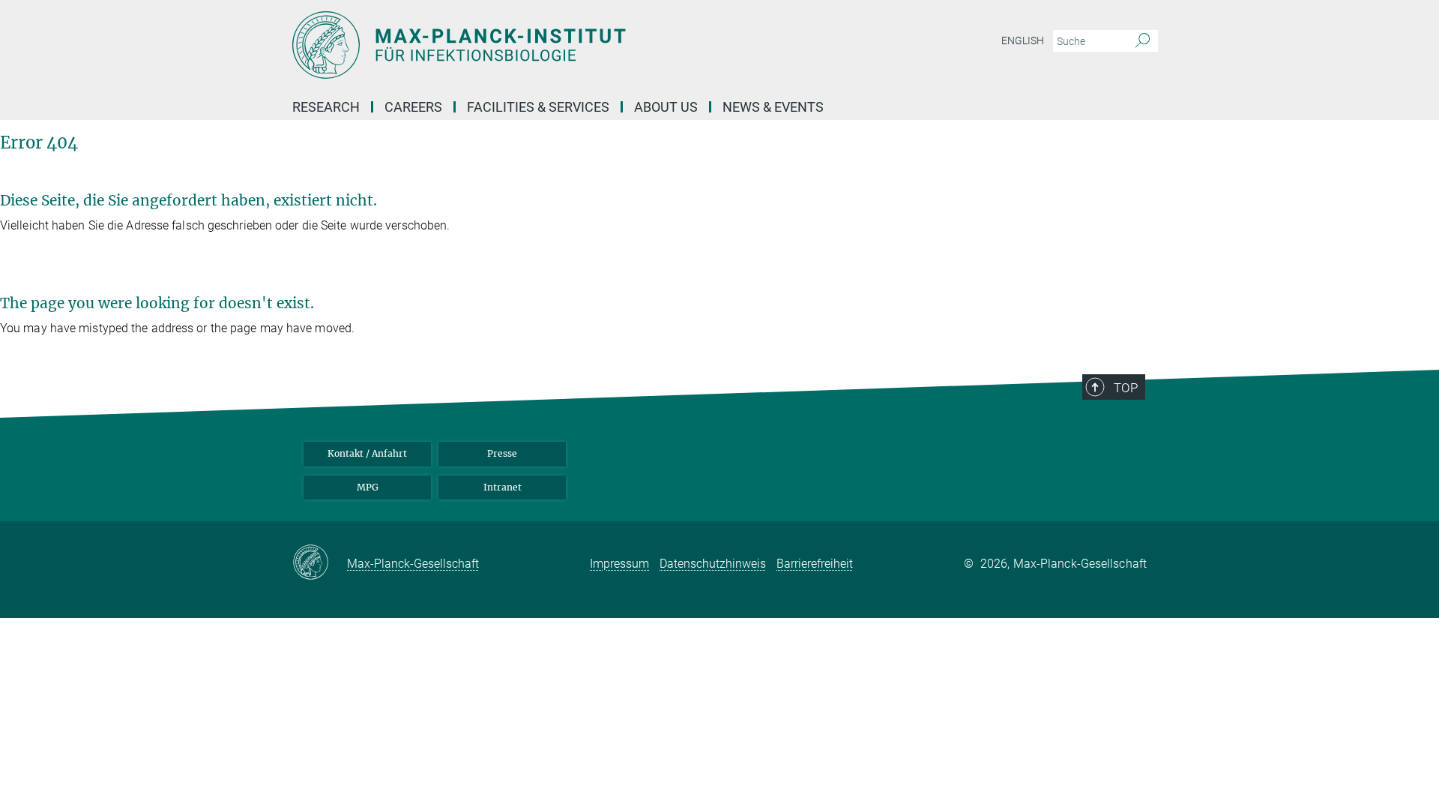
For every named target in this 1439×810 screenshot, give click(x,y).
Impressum (619, 563)
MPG (367, 487)
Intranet (502, 487)
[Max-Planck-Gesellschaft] (319, 563)
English (1022, 40)
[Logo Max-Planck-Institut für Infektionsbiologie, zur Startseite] (573, 45)
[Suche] (1142, 41)
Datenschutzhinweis (713, 563)
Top (1126, 387)
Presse (502, 453)
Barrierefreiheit (814, 563)
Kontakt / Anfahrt (367, 453)
